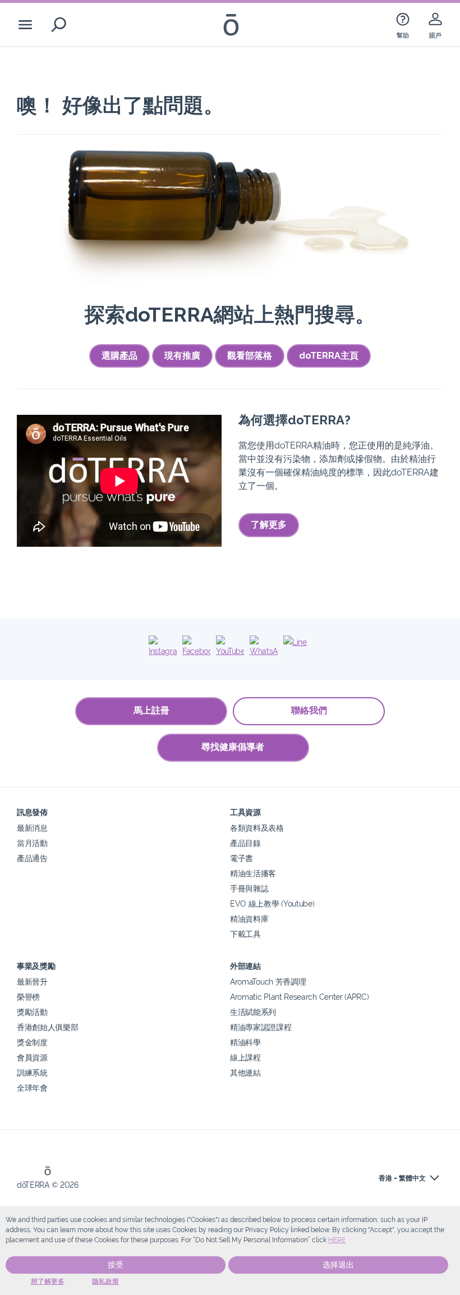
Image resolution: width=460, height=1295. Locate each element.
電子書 (241, 858)
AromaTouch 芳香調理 (268, 981)
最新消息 (32, 827)
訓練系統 (32, 1072)
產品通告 (32, 858)
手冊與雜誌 (249, 888)
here (337, 1240)
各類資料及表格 (257, 827)
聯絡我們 (309, 710)
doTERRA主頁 (328, 355)
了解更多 (269, 524)
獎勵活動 (32, 1012)
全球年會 (32, 1087)
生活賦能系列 (253, 1012)
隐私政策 (105, 1281)
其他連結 (245, 1072)
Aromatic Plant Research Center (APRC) (299, 996)
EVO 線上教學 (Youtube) (272, 903)
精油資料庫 (249, 918)
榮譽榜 (28, 996)
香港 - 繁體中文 (402, 1178)
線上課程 (245, 1057)
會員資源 (32, 1057)
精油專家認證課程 (261, 1027)
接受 (115, 1264)
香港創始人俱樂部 (48, 1027)
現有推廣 (182, 355)
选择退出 (338, 1264)
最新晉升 (32, 981)
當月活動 (32, 843)
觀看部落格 (249, 355)
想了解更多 (48, 1281)
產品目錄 (245, 843)
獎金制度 (32, 1042)
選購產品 (119, 355)
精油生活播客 (253, 873)
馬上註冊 (151, 710)
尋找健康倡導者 (232, 747)
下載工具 (245, 934)
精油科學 (245, 1042)
